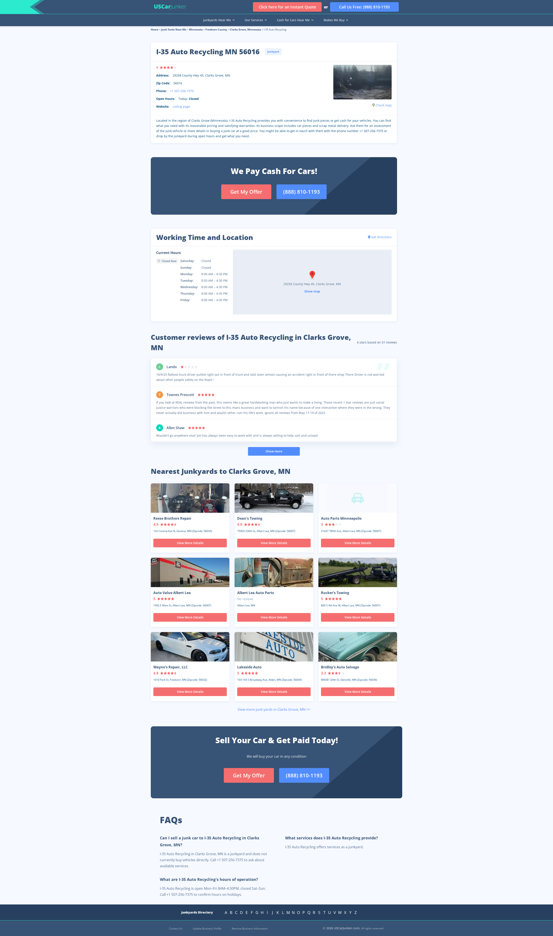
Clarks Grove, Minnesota (245, 29)
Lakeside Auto (249, 667)
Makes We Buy (334, 20)
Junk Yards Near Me (173, 29)
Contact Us (175, 928)
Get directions (381, 237)
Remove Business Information (250, 928)
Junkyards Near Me (217, 20)
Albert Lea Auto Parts (255, 592)
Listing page (181, 106)
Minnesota (196, 29)
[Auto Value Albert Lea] (190, 572)
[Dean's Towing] (274, 498)
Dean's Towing (249, 518)
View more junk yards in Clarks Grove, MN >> (274, 709)
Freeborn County (216, 29)
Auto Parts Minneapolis (341, 518)
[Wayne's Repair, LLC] (190, 646)
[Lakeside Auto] (274, 646)
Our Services (254, 20)
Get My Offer (246, 191)
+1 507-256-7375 (182, 91)
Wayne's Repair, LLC (170, 667)
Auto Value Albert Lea (172, 592)
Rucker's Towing (335, 592)
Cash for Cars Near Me (293, 20)
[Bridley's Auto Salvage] (357, 646)
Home (154, 29)
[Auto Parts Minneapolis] (357, 498)
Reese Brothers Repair (172, 518)
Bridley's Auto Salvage (340, 667)
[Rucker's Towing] (357, 572)
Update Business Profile (207, 928)
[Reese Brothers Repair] (190, 498)
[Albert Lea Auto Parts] (274, 572)
